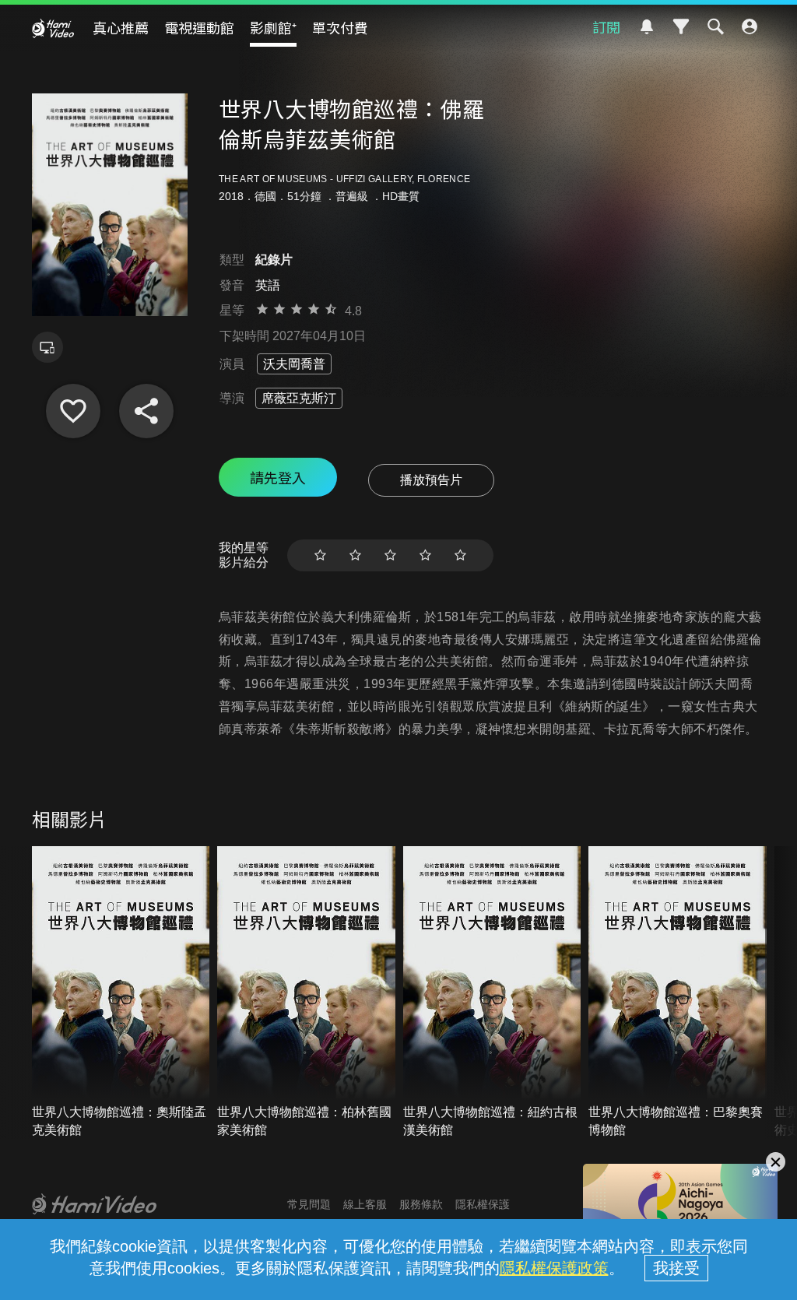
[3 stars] (390, 555)
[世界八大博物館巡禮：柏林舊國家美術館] (306, 993)
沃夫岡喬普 (294, 364)
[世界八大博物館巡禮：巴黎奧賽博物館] (677, 993)
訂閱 (606, 26)
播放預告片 (431, 480)
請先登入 (278, 477)
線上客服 (365, 1204)
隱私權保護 (482, 1204)
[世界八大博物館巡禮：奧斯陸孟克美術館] (121, 993)
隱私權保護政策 (554, 1268)
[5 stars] (460, 555)
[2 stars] (355, 555)
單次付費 (340, 27)
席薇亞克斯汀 (299, 398)
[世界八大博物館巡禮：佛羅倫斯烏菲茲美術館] (73, 411)
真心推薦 (121, 27)
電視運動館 (199, 27)
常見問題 (309, 1204)
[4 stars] (425, 555)
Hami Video (53, 28)
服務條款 (421, 1204)
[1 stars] (320, 555)
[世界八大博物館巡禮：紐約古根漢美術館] (492, 993)
